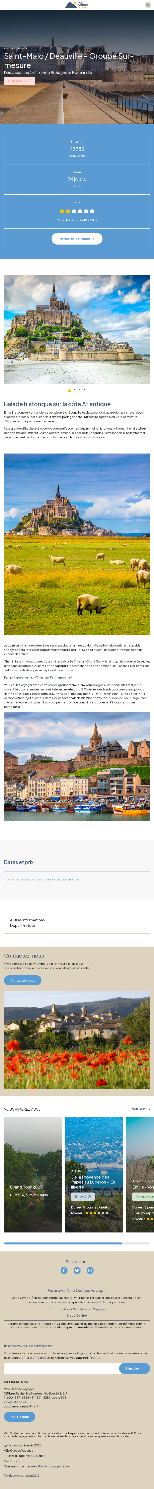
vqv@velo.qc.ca (15, 1402)
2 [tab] (74, 390)
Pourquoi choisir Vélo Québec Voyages (77, 1309)
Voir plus (139, 1109)
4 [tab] (84, 390)
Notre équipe (77, 1315)
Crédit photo (12, 1460)
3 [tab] (79, 390)
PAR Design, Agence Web (54, 1466)
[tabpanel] (77, 329)
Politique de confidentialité (21, 1475)
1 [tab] (69, 390)
